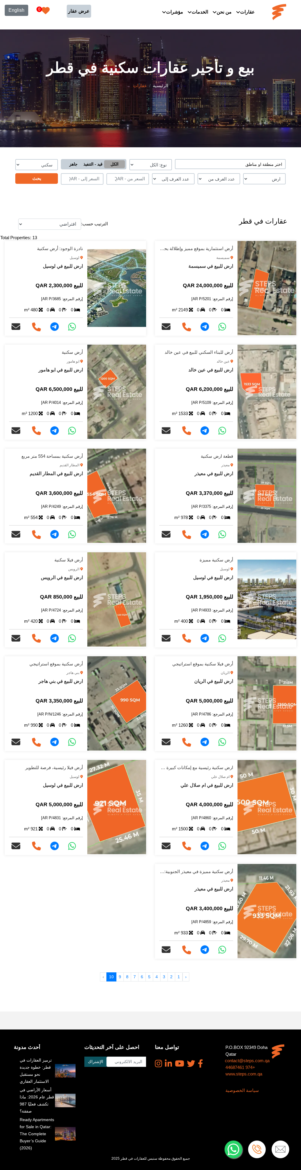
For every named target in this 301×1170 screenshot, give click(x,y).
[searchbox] (230, 164)
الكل (114, 164)
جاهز (73, 164)
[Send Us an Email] (168, 327)
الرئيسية (160, 85)
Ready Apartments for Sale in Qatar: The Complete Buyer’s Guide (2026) (37, 1133)
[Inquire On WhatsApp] (224, 327)
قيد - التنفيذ (93, 164)
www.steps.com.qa (243, 1073)
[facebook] (200, 1064)
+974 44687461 (240, 1067)
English (16, 10)
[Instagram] (158, 1064)
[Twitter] (191, 1064)
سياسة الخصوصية (242, 1090)
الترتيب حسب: (94, 223)
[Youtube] (179, 1064)
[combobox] (230, 164)
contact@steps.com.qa (247, 1060)
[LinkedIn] (168, 1064)
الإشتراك (95, 1061)
